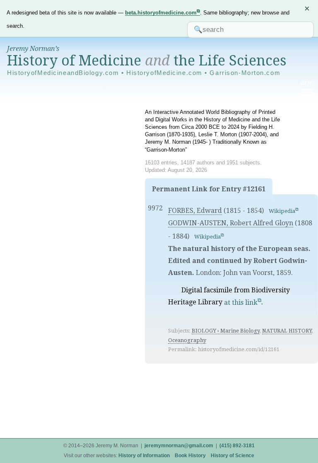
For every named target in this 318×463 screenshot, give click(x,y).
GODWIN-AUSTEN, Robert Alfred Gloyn (230, 223)
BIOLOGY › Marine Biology (226, 331)
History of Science (232, 455)
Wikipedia (282, 211)
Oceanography (187, 340)
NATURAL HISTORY (287, 331)
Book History (190, 455)
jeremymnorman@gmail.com (179, 446)
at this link (241, 302)
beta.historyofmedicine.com (161, 13)
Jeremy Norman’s (33, 49)
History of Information (144, 455)
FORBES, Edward (195, 211)
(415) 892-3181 (237, 446)
